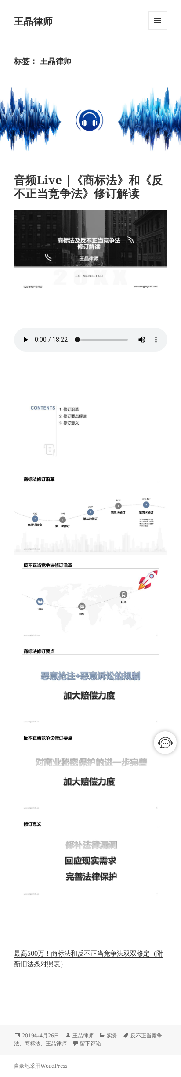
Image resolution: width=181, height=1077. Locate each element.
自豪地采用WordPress (40, 1066)
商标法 (32, 1043)
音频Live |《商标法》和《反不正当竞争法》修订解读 (88, 186)
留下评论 (90, 1043)
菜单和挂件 (158, 29)
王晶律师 (33, 20)
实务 (112, 1035)
